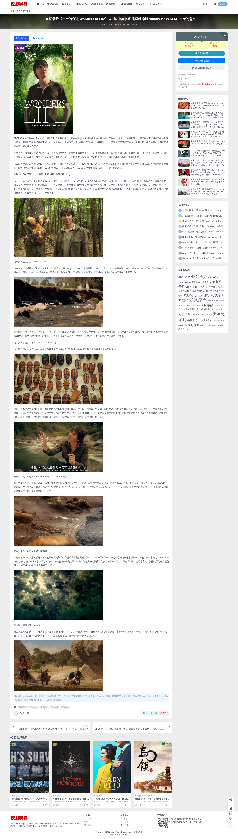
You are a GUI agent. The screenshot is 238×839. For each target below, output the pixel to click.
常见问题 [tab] (39, 38)
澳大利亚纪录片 (208, 309)
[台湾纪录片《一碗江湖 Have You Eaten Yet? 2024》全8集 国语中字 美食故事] (184, 144)
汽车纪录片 (185, 309)
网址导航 (88, 824)
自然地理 (113, 4)
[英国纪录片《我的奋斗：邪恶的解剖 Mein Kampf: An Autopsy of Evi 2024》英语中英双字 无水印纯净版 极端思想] (184, 134)
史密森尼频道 (199, 295)
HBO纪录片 (203, 282)
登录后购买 (203, 53)
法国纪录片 (195, 309)
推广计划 (124, 824)
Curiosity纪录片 (191, 282)
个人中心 (88, 819)
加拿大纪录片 (201, 290)
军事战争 (53, 4)
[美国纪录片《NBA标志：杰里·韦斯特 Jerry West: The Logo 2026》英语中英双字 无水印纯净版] (184, 182)
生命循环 (44, 707)
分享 (146, 713)
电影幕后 (208, 314)
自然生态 (216, 320)
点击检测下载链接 (201, 61)
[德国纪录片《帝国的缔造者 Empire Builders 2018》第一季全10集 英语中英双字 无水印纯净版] (184, 105)
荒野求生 (203, 326)
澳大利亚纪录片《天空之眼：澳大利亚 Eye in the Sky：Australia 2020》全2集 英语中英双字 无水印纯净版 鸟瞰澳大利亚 (207, 116)
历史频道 (188, 295)
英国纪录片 (192, 325)
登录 (224, 4)
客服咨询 (124, 822)
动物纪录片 (215, 290)
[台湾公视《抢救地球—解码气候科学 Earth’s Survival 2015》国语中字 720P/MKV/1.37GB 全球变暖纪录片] (29, 767)
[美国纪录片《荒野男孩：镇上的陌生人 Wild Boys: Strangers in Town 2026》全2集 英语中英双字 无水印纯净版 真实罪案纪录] (184, 124)
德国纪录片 (198, 305)
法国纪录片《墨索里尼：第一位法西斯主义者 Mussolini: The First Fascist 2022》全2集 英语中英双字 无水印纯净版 (208, 172)
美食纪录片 (194, 320)
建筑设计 (188, 305)
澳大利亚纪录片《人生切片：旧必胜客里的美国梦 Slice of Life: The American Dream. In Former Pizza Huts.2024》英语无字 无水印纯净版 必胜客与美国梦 (207, 165)
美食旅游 (98, 4)
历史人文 (68, 4)
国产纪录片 (212, 295)
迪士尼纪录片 (212, 325)
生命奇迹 (34, 707)
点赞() (165, 713)
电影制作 (201, 314)
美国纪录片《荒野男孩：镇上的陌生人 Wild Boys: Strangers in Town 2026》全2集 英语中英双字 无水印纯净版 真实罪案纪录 (207, 125)
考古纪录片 (206, 320)
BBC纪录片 (23, 707)
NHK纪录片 (191, 287)
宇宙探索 (209, 300)
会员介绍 (157, 4)
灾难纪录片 (220, 309)
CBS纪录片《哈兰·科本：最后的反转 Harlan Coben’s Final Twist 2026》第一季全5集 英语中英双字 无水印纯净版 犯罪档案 (208, 154)
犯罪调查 (184, 314)
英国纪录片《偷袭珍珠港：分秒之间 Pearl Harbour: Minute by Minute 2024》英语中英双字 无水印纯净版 (207, 191)
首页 (42, 4)
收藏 (155, 713)
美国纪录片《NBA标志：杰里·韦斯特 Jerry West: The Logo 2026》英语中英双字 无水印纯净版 (207, 181)
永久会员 (216, 43)
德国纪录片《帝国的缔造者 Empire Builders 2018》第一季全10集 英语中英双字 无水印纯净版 (208, 105)
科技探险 (83, 4)
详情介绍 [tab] (22, 38)
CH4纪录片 (215, 277)
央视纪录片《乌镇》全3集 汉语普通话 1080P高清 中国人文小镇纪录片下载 (152, 800)
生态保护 (194, 314)
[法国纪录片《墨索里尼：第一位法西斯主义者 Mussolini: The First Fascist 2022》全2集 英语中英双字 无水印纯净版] (184, 172)
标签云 (87, 822)
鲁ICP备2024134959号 (119, 834)
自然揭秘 (64, 707)
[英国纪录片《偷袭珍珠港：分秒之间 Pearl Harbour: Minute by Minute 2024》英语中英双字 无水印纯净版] (184, 191)
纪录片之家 (24, 713)
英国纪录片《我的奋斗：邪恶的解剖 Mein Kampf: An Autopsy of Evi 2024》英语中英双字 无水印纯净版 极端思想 (207, 134)
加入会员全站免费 (203, 68)
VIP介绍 (124, 819)
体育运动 (189, 290)
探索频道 (210, 305)
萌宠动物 (128, 4)
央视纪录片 (197, 300)
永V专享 (143, 4)
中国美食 (215, 287)
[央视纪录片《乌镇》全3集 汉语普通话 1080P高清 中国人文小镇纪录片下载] (153, 767)
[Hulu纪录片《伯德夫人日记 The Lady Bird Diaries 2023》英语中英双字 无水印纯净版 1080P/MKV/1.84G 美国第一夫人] (112, 767)
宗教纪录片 (218, 301)
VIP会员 (190, 43)
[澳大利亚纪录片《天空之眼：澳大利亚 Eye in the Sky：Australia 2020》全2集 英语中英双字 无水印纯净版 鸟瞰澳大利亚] (184, 115)
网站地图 (138, 832)
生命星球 (54, 707)
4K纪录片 (184, 277)
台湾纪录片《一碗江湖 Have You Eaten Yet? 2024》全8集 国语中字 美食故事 (208, 142)
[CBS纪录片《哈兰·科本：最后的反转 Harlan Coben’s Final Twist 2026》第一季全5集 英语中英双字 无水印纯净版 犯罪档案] (184, 153)
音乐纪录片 (185, 329)
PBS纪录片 (204, 287)
